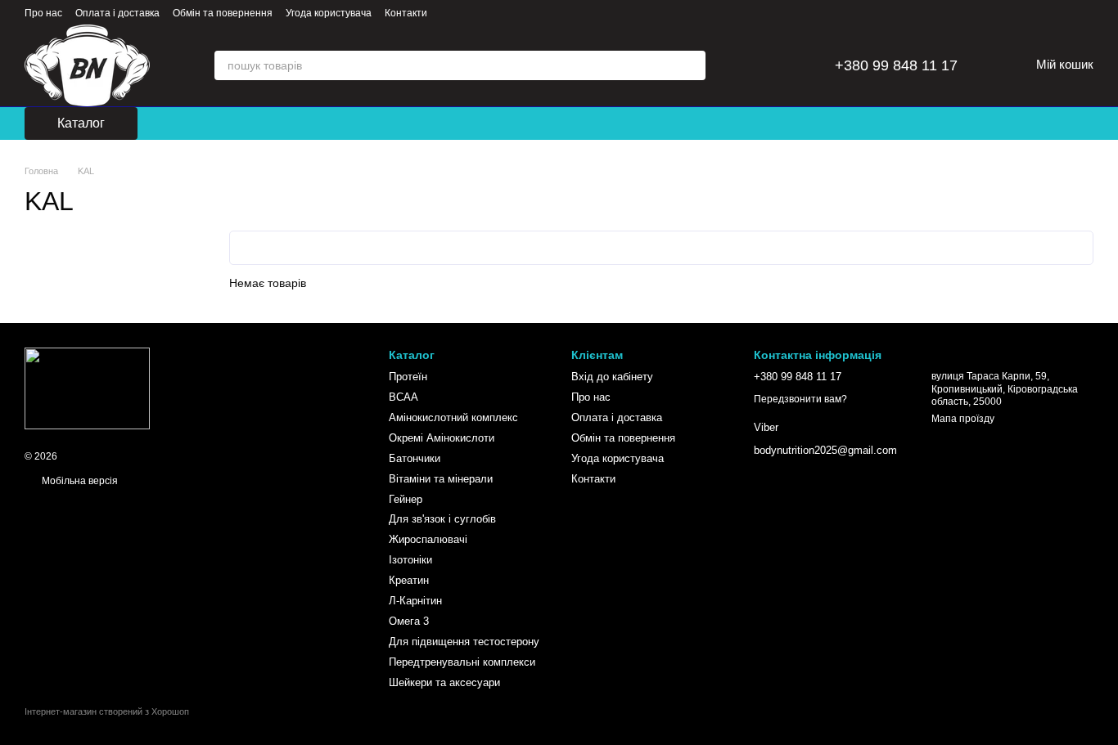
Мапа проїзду (962, 418)
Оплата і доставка (117, 13)
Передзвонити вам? (800, 399)
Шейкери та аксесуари (444, 682)
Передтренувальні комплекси (462, 662)
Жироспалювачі (428, 539)
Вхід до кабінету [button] (612, 376)
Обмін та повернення (223, 13)
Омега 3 (409, 621)
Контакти (406, 13)
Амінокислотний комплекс (453, 417)
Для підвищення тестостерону (464, 641)
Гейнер (405, 499)
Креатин (409, 580)
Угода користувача (329, 13)
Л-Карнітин (415, 601)
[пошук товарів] (691, 65)
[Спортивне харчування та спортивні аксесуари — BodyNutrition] (87, 387)
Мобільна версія (78, 481)
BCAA (403, 397)
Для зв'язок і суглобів (442, 519)
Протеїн (408, 376)
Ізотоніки (410, 560)
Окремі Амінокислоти (441, 438)
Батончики (414, 458)
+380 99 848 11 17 (896, 65)
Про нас (43, 13)
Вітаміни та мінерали (441, 479)
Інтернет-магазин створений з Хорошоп (107, 711)
